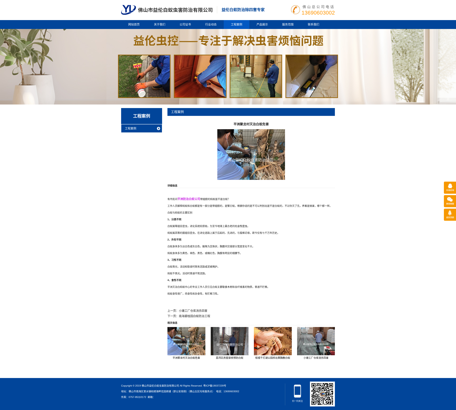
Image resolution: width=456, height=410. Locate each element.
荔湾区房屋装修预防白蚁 (229, 357)
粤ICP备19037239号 (214, 385)
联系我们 (313, 24)
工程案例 (236, 24)
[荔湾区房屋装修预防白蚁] (230, 340)
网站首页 (134, 24)
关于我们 (159, 24)
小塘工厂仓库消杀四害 (193, 310)
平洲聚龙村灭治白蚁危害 (186, 357)
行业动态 (211, 24)
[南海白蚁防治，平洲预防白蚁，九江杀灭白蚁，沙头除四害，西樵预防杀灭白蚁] (167, 9)
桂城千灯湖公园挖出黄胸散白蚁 (272, 357)
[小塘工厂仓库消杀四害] (316, 340)
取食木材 (227, 286)
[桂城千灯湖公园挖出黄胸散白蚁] (273, 340)
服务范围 (288, 24)
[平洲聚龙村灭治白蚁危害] (251, 154)
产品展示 (262, 24)
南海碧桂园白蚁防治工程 (194, 316)
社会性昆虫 (241, 226)
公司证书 (185, 24)
